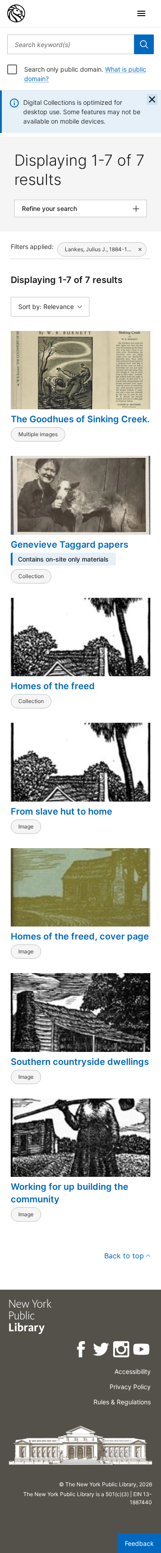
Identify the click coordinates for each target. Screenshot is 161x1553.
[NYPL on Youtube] (142, 1351)
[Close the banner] (152, 99)
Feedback (139, 1543)
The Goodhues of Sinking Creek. (80, 419)
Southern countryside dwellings (80, 1061)
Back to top (124, 1255)
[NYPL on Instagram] (122, 1351)
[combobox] (70, 44)
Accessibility (132, 1371)
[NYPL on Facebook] (81, 1351)
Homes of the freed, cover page (80, 936)
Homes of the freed (53, 686)
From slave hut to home (61, 811)
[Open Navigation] (141, 13)
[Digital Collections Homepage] (16, 13)
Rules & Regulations (122, 1402)
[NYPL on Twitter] (101, 1351)
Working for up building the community (69, 1193)
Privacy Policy (130, 1386)
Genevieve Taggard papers (69, 544)
